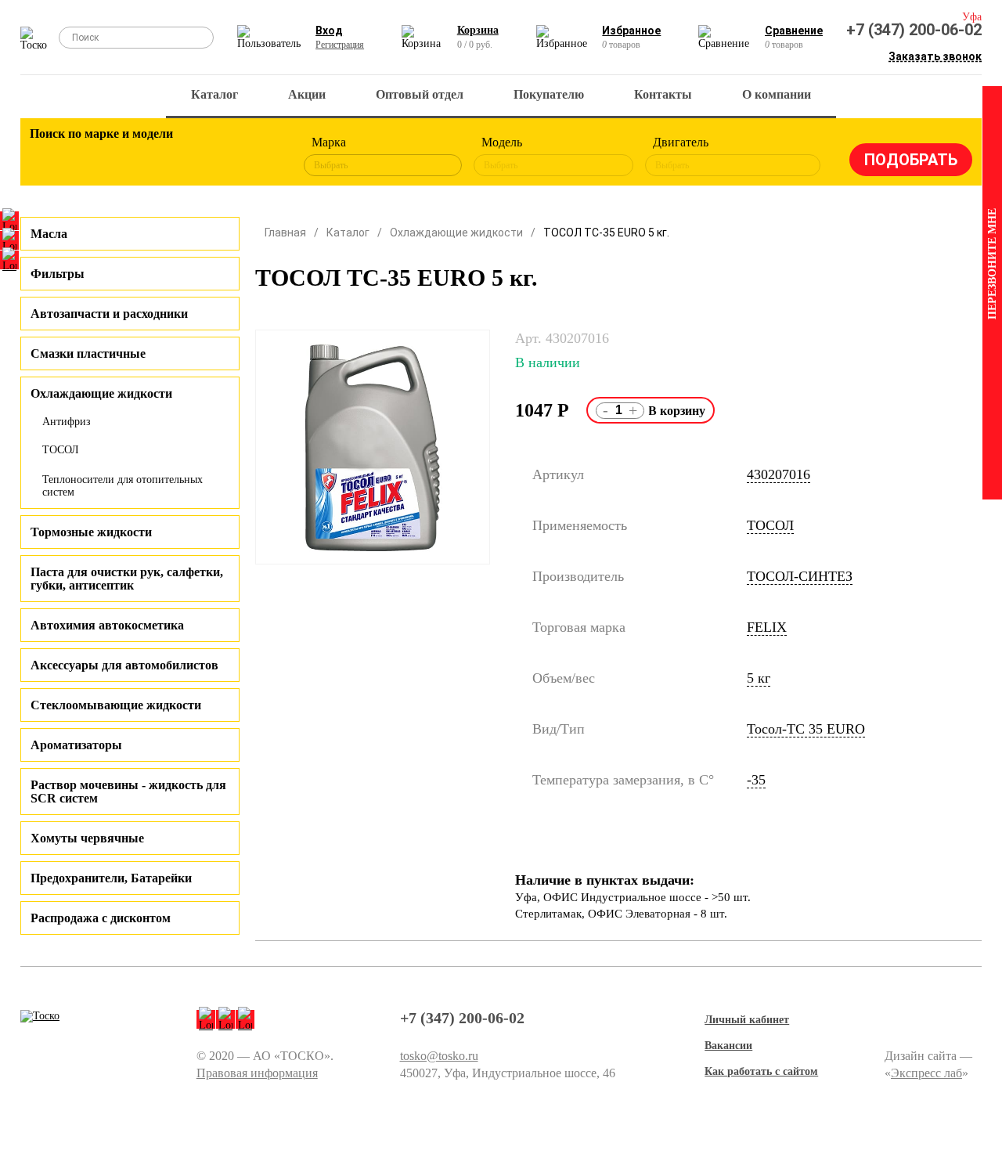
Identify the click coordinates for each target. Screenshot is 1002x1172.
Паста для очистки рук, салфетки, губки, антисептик (127, 578)
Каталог (214, 94)
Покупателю (549, 94)
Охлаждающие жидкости (456, 232)
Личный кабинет (747, 1020)
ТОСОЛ (60, 450)
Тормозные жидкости (91, 532)
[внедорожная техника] (221, 156)
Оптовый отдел (419, 94)
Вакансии (728, 1045)
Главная (285, 232)
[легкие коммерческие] (92, 156)
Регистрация (339, 44)
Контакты (663, 94)
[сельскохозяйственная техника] (178, 156)
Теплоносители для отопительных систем (122, 486)
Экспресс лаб (926, 1073)
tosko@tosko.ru (439, 1055)
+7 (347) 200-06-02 (914, 29)
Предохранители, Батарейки (111, 878)
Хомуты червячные (87, 838)
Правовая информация (257, 1073)
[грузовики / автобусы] (135, 156)
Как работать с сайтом (761, 1071)
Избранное (631, 30)
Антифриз (66, 421)
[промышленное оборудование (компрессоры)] (264, 156)
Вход (329, 30)
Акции (307, 94)
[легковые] (49, 156)
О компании (776, 94)
